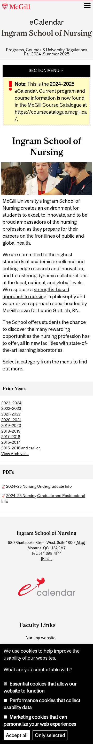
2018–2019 (10, 431)
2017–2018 (10, 436)
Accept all (17, 735)
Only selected (50, 735)
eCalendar (46, 22)
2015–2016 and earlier (20, 448)
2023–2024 (11, 403)
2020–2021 (11, 420)
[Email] (46, 559)
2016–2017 (10, 442)
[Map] (80, 543)
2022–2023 (11, 408)
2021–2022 (10, 414)
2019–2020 (11, 425)
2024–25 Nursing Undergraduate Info (39, 486)
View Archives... (15, 453)
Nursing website (41, 637)
